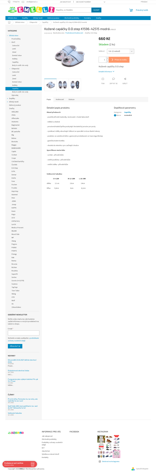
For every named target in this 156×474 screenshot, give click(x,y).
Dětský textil (13, 102)
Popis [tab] (49, 99)
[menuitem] (12, 18)
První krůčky (16, 39)
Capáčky (15, 62)
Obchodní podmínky (83, 2)
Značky (11, 108)
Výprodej (15, 95)
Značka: (91, 33)
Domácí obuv (17, 55)
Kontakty (45, 457)
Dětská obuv (13, 35)
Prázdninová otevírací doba (18, 370)
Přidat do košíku (121, 60)
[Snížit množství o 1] (107, 61)
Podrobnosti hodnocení (74, 33)
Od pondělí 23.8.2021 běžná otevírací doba (22, 361)
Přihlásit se (15, 346)
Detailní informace (105, 71)
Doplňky (12, 98)
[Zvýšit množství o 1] (107, 58)
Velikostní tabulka (15, 413)
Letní (14, 49)
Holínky (15, 59)
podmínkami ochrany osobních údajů (23, 339)
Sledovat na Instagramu (110, 461)
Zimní (14, 52)
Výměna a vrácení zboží (50, 454)
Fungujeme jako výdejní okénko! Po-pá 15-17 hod (23, 380)
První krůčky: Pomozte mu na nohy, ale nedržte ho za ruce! (23, 400)
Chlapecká (15, 68)
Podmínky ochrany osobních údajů (52, 443)
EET (43, 448)
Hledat (96, 10)
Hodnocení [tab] (60, 99)
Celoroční (15, 45)
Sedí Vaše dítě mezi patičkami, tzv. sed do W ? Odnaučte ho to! (22, 407)
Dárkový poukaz (15, 105)
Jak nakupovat (65, 2)
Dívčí (13, 42)
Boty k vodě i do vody (20, 65)
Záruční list (46, 451)
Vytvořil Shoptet (142, 469)
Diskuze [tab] (71, 99)
